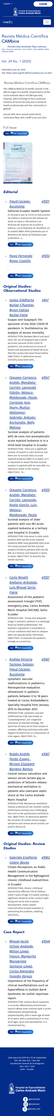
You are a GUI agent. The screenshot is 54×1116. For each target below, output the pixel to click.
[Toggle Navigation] (47, 22)
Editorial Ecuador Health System (29, 211)
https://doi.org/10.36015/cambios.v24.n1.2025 (29, 73)
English (9, 3)
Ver (7, 133)
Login (43, 4)
